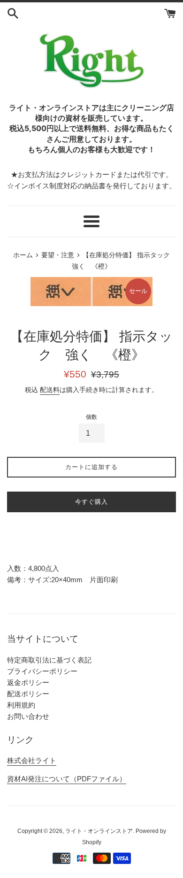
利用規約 (21, 705)
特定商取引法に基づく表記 (49, 660)
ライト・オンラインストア (99, 831)
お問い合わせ (28, 716)
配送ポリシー (28, 694)
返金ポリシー (28, 682)
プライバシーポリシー (42, 671)
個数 (91, 417)
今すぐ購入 (91, 501)
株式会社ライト (31, 760)
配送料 (50, 389)
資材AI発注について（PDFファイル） (66, 779)
